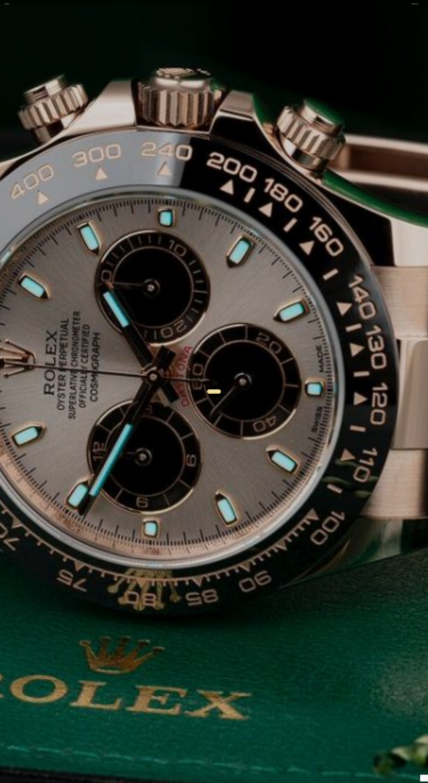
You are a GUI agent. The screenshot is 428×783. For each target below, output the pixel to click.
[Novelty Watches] (214, 4)
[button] (5, 4)
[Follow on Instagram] (425, 4)
